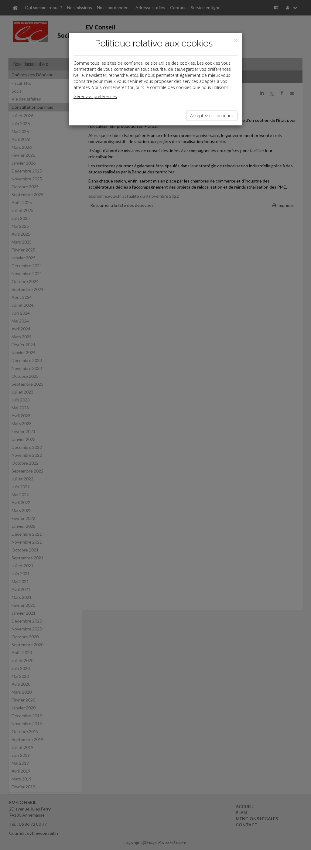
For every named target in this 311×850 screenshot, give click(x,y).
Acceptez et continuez (212, 115)
